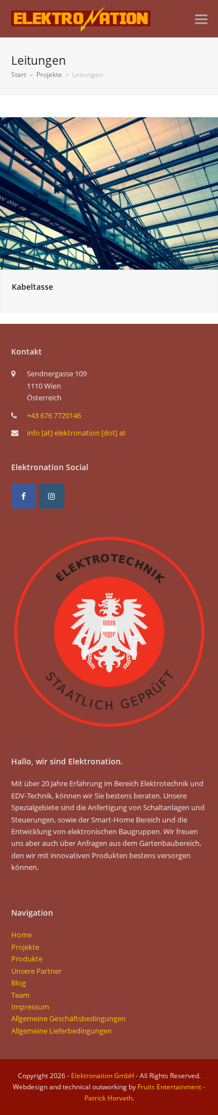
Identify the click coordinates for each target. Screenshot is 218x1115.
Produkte (26, 959)
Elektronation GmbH (102, 1075)
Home (21, 935)
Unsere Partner (36, 971)
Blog (18, 983)
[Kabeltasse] (109, 193)
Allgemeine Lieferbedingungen (61, 1031)
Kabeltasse (32, 286)
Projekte (25, 947)
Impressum (30, 1007)
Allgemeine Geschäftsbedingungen (68, 1018)
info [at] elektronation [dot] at (76, 433)
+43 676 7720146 (54, 415)
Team (20, 995)
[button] (201, 18)
